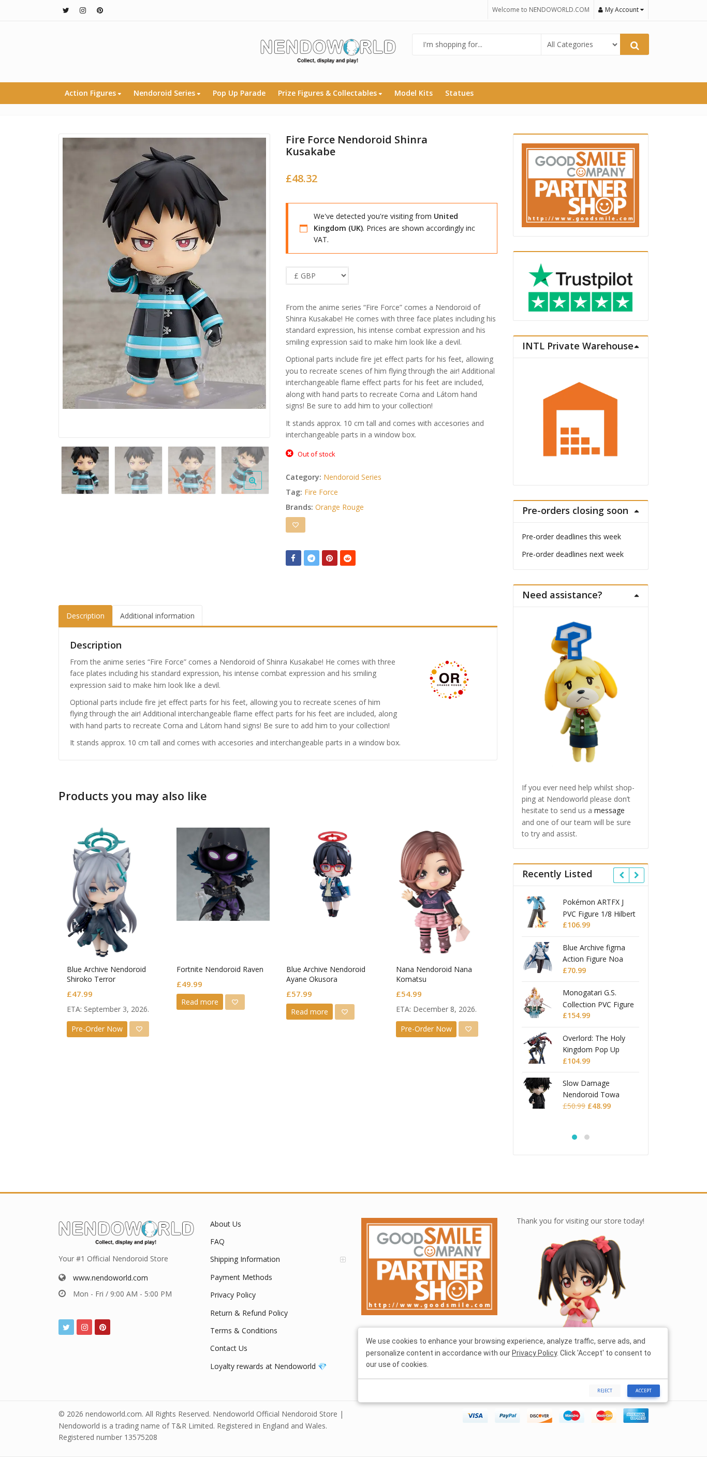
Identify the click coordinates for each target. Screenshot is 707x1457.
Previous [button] (77, 283)
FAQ (217, 1241)
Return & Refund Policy (249, 1313)
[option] (164, 273)
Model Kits (413, 93)
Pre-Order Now (97, 1029)
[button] (261, 488)
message (609, 810)
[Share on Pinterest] (329, 558)
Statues (459, 93)
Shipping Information (245, 1259)
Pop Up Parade (239, 93)
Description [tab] (85, 616)
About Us (225, 1224)
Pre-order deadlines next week (573, 554)
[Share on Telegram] (311, 558)
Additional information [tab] (157, 616)
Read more (199, 1002)
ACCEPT (644, 1390)
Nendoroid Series (165, 93)
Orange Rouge (339, 507)
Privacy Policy (233, 1295)
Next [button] (251, 283)
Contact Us (228, 1348)
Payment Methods (241, 1277)
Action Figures (91, 93)
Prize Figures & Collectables (328, 93)
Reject (604, 1390)
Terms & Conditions (243, 1330)
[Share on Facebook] (293, 558)
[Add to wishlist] (295, 525)
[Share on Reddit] (348, 558)
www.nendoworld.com (110, 1278)
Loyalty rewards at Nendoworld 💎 (268, 1366)
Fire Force (321, 492)
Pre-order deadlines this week (571, 536)
